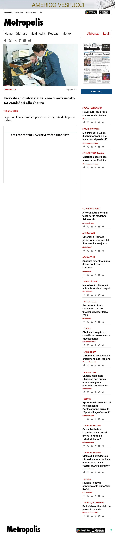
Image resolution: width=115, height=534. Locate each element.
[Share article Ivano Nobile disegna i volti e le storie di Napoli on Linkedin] (92, 295)
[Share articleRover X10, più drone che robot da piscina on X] (88, 122)
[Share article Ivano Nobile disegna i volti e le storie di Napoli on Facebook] (84, 295)
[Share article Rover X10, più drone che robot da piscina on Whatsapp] (99, 122)
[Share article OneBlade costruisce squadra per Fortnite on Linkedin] (92, 167)
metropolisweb (88, 223)
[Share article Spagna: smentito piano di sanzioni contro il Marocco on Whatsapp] (99, 275)
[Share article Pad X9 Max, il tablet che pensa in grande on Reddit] (103, 516)
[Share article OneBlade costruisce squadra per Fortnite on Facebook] (84, 167)
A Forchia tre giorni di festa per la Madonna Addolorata (95, 216)
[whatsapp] (24, 40)
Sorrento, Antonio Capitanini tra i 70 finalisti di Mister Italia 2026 (95, 310)
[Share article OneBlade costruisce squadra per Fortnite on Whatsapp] (99, 167)
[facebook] (5, 40)
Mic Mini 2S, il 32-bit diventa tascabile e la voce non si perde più (94, 136)
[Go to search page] (41, 12)
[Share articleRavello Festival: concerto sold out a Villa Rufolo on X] (88, 496)
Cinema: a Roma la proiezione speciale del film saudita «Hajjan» (95, 240)
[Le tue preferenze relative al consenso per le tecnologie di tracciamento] (111, 530)
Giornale (21, 33)
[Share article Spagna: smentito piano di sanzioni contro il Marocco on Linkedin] (92, 275)
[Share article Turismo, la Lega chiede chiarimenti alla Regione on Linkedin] (92, 365)
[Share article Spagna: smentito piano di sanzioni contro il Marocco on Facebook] (84, 275)
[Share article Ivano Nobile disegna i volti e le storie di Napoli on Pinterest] (95, 295)
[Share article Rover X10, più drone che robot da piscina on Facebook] (84, 122)
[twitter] (10, 40)
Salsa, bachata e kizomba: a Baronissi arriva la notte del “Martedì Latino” (94, 434)
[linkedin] (15, 40)
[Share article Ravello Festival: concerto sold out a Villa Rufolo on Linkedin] (92, 496)
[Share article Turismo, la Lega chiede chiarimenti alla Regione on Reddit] (103, 365)
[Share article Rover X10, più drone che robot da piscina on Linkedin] (92, 122)
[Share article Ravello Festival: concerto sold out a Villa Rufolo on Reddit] (103, 496)
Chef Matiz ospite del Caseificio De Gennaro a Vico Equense (96, 335)
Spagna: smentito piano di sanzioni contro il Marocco (96, 264)
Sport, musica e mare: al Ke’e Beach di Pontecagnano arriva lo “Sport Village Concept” (96, 407)
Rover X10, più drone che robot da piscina (94, 113)
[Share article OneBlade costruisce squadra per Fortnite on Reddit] (103, 167)
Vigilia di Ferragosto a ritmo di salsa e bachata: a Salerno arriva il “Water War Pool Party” (96, 461)
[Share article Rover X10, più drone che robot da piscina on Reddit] (103, 122)
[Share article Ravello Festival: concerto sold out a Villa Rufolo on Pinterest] (95, 496)
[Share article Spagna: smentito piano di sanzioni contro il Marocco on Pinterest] (95, 275)
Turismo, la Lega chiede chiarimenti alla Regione (96, 357)
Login (107, 33)
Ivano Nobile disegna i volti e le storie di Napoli (96, 287)
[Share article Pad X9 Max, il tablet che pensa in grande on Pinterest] (95, 516)
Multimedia (37, 33)
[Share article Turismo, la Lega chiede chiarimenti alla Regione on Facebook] (84, 365)
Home (8, 33)
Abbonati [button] (97, 91)
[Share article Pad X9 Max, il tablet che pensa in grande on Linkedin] (92, 516)
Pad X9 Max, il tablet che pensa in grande (96, 508)
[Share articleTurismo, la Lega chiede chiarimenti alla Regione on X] (88, 365)
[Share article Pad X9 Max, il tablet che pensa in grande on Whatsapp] (99, 516)
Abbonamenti (31, 12)
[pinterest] (20, 40)
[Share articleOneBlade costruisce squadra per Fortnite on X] (88, 167)
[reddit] (29, 40)
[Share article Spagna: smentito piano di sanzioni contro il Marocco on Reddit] (103, 275)
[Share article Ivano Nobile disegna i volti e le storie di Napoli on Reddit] (103, 295)
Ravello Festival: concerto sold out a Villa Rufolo (96, 486)
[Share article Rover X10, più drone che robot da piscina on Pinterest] (95, 122)
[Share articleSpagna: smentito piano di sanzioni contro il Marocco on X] (88, 275)
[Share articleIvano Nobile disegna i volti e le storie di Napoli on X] (88, 295)
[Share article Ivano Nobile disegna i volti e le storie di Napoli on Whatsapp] (99, 295)
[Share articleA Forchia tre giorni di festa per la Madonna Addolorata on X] (88, 226)
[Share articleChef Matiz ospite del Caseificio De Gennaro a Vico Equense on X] (88, 345)
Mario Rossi (87, 247)
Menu (66, 33)
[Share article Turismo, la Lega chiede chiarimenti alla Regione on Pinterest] (95, 365)
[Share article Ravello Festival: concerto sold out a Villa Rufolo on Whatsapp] (99, 496)
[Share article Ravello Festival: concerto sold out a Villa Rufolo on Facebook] (84, 496)
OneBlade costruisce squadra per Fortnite (94, 158)
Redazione (18, 12)
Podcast (53, 33)
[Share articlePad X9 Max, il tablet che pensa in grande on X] (88, 516)
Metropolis (8, 12)
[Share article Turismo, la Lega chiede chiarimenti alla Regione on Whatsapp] (99, 365)
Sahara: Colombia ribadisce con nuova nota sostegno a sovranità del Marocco (95, 380)
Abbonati (93, 33)
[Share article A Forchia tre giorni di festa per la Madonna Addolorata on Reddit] (103, 226)
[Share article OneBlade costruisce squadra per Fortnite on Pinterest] (95, 167)
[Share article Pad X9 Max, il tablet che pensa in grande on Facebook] (84, 516)
